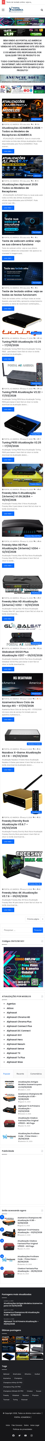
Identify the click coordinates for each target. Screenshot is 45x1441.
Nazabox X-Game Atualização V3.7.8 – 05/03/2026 (21, 754)
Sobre (26, 1425)
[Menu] (3, 11)
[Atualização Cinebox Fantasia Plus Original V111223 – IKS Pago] (9, 1123)
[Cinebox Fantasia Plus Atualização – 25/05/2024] (9, 1274)
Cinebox (30, 1391)
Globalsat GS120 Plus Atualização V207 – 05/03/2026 (22, 653)
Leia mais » (8, 151)
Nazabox (25, 1395)
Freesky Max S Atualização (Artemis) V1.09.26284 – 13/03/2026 (19, 496)
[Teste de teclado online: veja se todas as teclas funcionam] (8, 1348)
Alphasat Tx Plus (16, 1057)
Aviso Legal (34, 1425)
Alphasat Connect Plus (19, 1026)
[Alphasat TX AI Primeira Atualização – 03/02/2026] (9, 1109)
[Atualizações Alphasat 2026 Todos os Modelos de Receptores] (22, 1339)
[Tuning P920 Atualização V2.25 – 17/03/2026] (22, 1348)
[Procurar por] (42, 11)
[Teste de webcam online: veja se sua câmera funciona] (36, 1339)
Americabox (17, 1374)
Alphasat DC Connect (19, 1030)
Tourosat (6, 1400)
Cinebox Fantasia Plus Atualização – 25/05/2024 (30, 1269)
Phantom (35, 1395)
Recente (20, 1074)
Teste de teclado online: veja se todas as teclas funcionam (22, 293)
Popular (6, 1074)
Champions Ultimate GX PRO (13, 1391)
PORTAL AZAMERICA (22, 1417)
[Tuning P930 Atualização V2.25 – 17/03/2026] (8, 1356)
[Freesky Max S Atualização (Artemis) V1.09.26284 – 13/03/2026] (22, 1356)
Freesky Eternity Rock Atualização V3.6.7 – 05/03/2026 (15, 824)
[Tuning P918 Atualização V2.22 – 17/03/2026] (36, 1348)
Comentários (36, 1074)
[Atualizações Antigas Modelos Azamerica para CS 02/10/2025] (9, 1084)
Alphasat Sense (15, 1048)
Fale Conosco (17, 1425)
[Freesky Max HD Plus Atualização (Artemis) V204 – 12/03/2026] (36, 1356)
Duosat (38, 1391)
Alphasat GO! (14, 1035)
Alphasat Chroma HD (18, 1017)
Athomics (28, 1374)
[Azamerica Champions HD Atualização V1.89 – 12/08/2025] (9, 1097)
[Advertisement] (22, 38)
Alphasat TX (13, 1053)
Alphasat (12, 1012)
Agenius (11, 1003)
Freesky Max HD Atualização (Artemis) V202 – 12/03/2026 (20, 603)
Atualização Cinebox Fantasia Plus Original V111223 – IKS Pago (28, 1120)
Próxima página (33, 919)
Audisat (37, 1374)
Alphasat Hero (15, 1039)
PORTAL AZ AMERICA (11, 124)
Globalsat (15, 1395)
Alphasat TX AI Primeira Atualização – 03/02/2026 (29, 1108)
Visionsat (24, 1400)
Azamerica (7, 1378)
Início (8, 1425)
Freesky (6, 1395)
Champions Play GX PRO (12, 1387)
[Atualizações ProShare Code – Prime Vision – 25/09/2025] (9, 1136)
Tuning (15, 1400)
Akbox (10, 1008)
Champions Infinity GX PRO (12, 1382)
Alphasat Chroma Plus (19, 1021)
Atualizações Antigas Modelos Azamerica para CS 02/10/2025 (30, 1084)
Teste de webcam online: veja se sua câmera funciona (21, 242)
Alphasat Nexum (16, 1044)
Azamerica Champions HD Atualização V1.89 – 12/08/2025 (30, 1096)
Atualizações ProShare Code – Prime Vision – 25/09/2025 (28, 1136)
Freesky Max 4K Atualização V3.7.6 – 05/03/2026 (20, 894)
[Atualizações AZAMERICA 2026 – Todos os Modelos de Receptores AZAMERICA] (8, 1339)
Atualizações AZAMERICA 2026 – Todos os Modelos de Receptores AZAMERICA (22, 131)
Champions (18, 1378)
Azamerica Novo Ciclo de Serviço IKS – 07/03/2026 (18, 704)
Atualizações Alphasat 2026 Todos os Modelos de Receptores (20, 188)
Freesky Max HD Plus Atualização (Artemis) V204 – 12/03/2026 (21, 548)
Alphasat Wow (15, 1062)
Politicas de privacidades (22, 1429)
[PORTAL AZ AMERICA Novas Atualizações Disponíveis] (15, 9)
